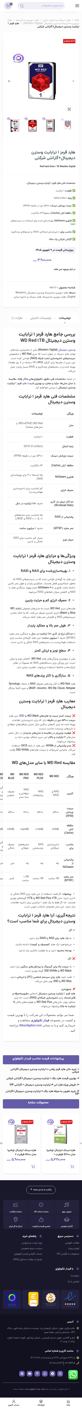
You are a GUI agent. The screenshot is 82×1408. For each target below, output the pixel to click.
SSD (21, 716)
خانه (77, 20)
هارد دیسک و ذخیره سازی (57, 20)
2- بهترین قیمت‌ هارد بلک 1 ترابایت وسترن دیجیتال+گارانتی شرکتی (42, 1078)
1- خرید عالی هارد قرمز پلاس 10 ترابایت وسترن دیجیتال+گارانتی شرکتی (44, 1070)
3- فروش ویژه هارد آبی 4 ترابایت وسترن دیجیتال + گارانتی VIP (44, 1085)
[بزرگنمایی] (69, 109)
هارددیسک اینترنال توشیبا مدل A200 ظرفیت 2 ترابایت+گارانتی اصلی (21, 1154)
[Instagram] (60, 1374)
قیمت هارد (28, 384)
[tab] (65, 318)
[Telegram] (52, 1374)
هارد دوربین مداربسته (27, 20)
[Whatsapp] (45, 1374)
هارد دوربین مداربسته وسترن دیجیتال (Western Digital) (43, 22)
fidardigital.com (30, 1025)
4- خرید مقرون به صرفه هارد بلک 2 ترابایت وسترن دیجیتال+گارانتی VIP (42, 1092)
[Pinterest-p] (37, 1374)
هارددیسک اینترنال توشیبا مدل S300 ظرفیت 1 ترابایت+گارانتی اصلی (61, 1154)
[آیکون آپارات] (22, 1374)
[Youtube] (29, 1374)
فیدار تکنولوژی (40, 1020)
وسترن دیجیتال (66, 350)
